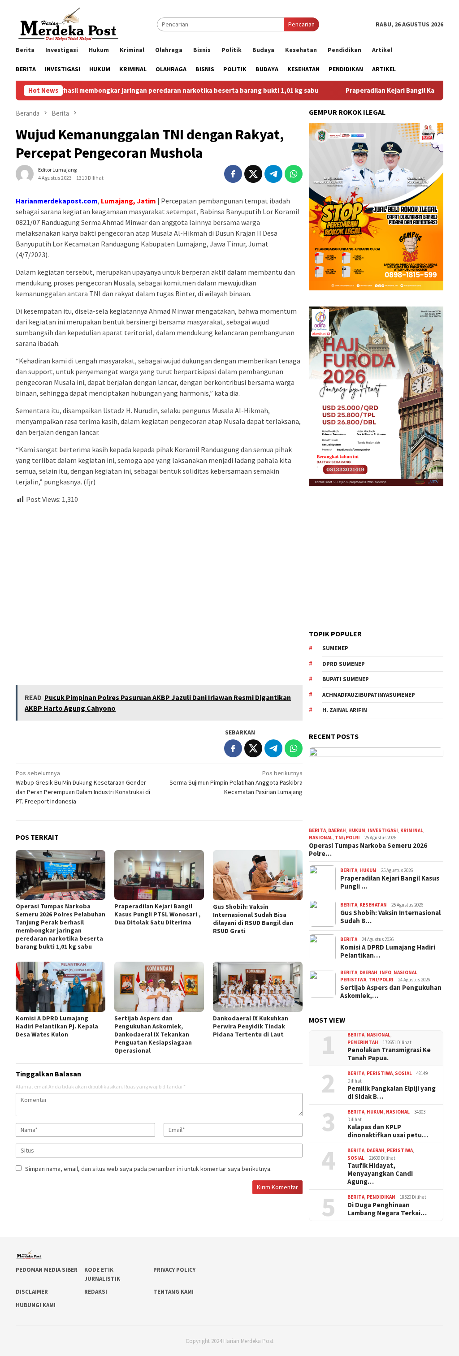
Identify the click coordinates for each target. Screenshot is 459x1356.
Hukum (356, 830)
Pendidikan (381, 1197)
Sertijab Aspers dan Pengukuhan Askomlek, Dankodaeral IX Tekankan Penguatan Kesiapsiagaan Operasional (153, 1034)
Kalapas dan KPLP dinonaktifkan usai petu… (387, 1131)
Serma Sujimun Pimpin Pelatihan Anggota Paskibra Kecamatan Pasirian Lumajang (236, 782)
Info (385, 972)
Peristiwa (353, 979)
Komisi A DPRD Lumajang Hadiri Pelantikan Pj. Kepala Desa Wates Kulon (57, 1026)
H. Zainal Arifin (344, 710)
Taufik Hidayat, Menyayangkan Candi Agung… (380, 1174)
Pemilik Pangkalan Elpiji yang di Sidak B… (391, 1092)
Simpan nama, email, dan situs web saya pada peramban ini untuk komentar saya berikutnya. (148, 1169)
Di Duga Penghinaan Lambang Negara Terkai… (387, 1209)
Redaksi (95, 1292)
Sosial (403, 1073)
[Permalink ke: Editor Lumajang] (25, 173)
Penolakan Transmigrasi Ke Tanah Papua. (389, 1054)
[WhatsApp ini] (294, 174)
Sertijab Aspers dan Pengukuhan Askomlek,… (391, 992)
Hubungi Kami (36, 1305)
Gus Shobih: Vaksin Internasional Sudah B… (390, 917)
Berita (317, 830)
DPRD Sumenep (343, 664)
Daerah (337, 830)
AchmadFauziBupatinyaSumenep (368, 695)
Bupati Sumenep (345, 679)
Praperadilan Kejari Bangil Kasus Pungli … (389, 882)
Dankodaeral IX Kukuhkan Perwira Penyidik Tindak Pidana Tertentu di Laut (250, 1026)
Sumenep (335, 648)
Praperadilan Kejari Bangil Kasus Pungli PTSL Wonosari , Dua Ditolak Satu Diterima (157, 914)
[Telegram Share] (273, 174)
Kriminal (411, 830)
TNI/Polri (347, 837)
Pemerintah (362, 1042)
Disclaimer (32, 1292)
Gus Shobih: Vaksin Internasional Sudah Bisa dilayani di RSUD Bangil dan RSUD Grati (253, 919)
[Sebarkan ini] (233, 174)
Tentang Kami (173, 1292)
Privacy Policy (174, 1270)
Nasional (321, 837)
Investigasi (383, 830)
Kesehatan (373, 905)
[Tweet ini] (253, 174)
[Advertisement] (159, 591)
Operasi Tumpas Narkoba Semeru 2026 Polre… (368, 850)
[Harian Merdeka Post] (68, 23)
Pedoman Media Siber (47, 1270)
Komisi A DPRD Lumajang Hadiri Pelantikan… (387, 951)
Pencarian (301, 24)
